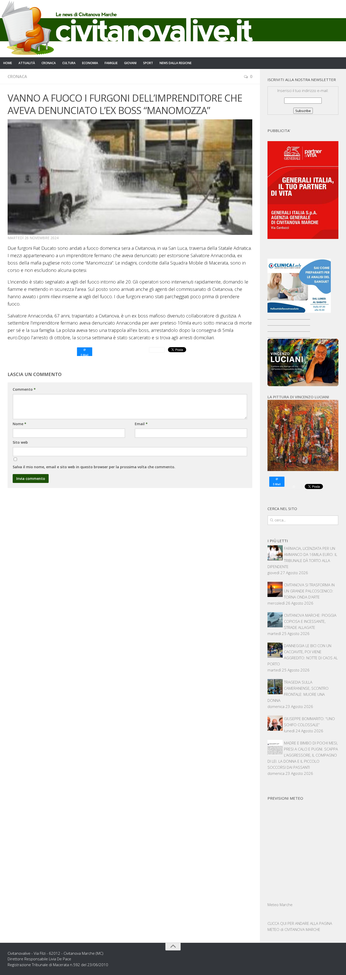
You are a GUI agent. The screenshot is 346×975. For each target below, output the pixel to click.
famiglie (111, 63)
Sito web (20, 442)
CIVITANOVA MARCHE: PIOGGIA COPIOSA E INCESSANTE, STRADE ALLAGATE (310, 621)
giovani (130, 63)
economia (90, 63)
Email (141, 423)
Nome (19, 423)
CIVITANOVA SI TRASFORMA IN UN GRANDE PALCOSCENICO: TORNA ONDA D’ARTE (309, 590)
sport (148, 63)
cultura (68, 63)
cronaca (49, 63)
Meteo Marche (280, 904)
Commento (24, 389)
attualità (26, 63)
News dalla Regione (175, 63)
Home (7, 63)
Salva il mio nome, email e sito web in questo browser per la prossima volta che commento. (94, 466)
